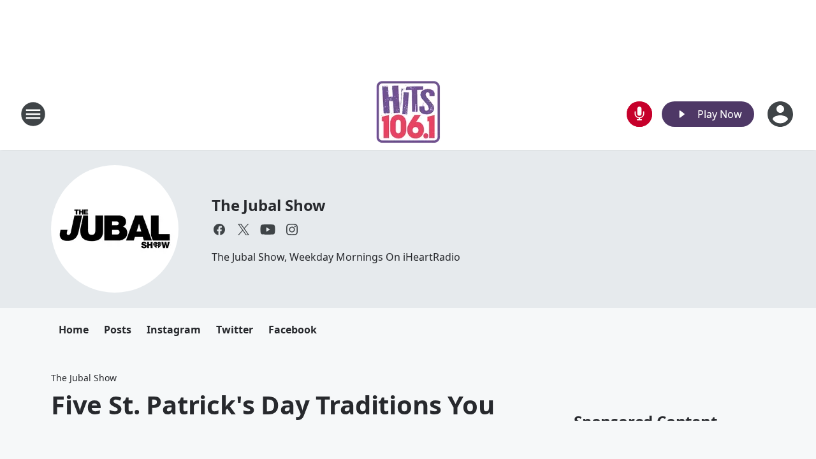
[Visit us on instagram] (292, 229)
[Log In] (782, 114)
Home (74, 330)
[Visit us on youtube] (267, 229)
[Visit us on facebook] (219, 229)
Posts (117, 330)
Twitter (234, 330)
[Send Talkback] (639, 114)
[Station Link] (408, 113)
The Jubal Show (269, 204)
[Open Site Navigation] (33, 114)
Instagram (174, 330)
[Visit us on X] (243, 229)
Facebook (292, 330)
